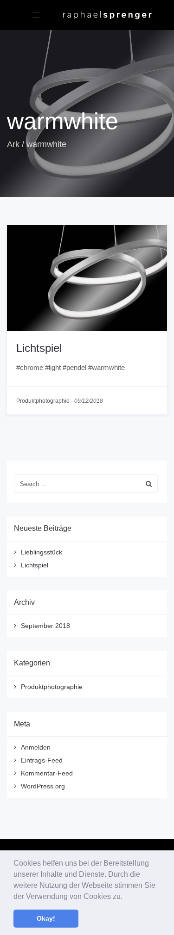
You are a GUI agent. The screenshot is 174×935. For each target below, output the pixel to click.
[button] (125, 897)
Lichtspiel (39, 348)
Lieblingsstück (41, 552)
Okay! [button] (46, 918)
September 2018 (45, 625)
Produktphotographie (43, 401)
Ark (13, 144)
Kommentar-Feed (47, 773)
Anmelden (36, 747)
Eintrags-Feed (42, 760)
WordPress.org (43, 786)
